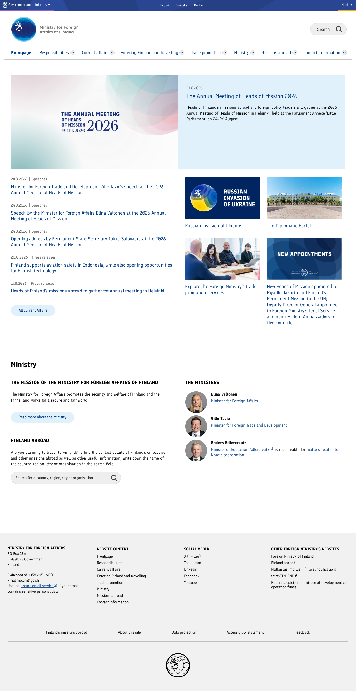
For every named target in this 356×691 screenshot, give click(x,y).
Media (346, 5)
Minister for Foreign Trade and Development (249, 425)
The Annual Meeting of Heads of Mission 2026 (241, 96)
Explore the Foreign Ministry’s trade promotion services (220, 289)
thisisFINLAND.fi (284, 576)
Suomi (164, 5)
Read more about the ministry (42, 417)
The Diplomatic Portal (289, 226)
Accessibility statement (245, 632)
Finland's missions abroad (66, 632)
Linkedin (190, 569)
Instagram (192, 562)
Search (339, 29)
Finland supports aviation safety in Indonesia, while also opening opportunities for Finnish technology (91, 268)
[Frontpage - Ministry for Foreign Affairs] (50, 29)
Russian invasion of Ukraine (213, 226)
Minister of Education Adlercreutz (240, 449)
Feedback (302, 632)
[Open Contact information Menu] (344, 52)
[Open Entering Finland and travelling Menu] (182, 52)
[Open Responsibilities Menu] (73, 52)
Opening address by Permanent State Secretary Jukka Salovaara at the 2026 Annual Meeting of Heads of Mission (88, 241)
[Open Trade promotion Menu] (225, 52)
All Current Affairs (33, 310)
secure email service (37, 586)
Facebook (191, 576)
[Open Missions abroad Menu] (295, 52)
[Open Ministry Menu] (252, 52)
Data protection (184, 632)
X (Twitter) (192, 556)
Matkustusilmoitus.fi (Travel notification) (303, 569)
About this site (129, 632)
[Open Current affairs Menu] (112, 52)
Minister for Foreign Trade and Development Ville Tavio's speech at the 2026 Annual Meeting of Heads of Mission (87, 189)
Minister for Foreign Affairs (234, 401)
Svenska (181, 5)
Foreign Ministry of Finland (292, 556)
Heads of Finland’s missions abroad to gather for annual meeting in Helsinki (87, 291)
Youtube (190, 582)
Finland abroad (283, 562)
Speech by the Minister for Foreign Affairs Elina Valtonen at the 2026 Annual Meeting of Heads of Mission (88, 216)
